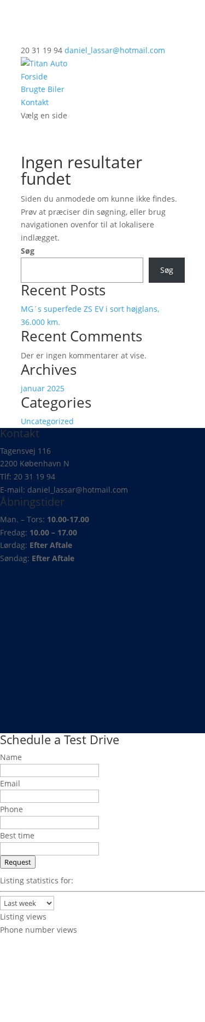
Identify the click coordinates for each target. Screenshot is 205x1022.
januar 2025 (43, 388)
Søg (27, 250)
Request (17, 862)
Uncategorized (47, 421)
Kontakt (35, 102)
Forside (34, 76)
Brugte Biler (43, 89)
